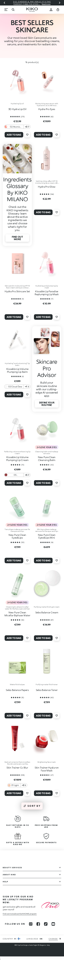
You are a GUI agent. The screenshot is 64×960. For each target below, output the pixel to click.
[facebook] (38, 924)
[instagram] (30, 924)
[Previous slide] (4, 2)
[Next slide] (59, 2)
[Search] (13, 9)
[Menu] (6, 9)
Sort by (34, 805)
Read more (20, 4)
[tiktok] (45, 924)
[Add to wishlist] (27, 134)
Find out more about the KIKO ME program (20, 914)
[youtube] (53, 924)
